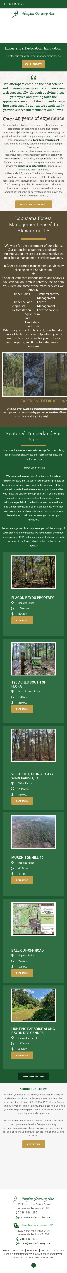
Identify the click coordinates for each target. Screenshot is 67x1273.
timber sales (24, 166)
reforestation (39, 166)
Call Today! (33, 64)
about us (18, 1250)
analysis (17, 158)
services (32, 1250)
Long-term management (46, 140)
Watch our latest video (33, 204)
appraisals (45, 158)
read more (22, 620)
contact (59, 1250)
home (6, 1250)
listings (46, 1250)
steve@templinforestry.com (35, 1217)
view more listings (33, 1076)
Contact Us (33, 1144)
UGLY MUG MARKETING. (41, 1257)
